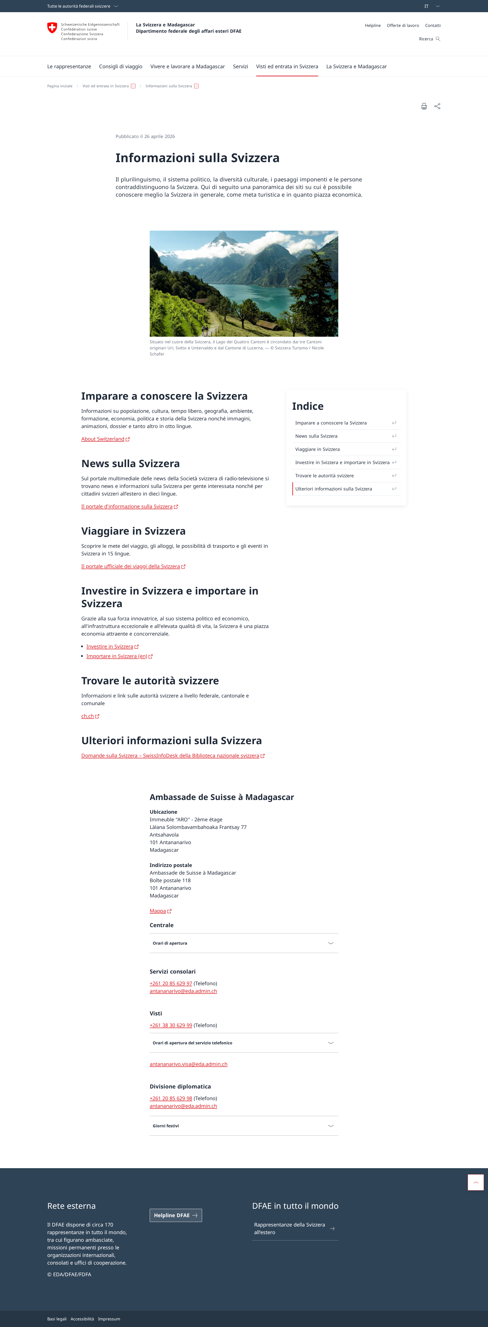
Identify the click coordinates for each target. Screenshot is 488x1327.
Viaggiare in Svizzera (317, 449)
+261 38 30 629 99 (171, 1025)
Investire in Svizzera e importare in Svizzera (342, 462)
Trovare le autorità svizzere (324, 475)
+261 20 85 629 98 (171, 1098)
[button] (69, 66)
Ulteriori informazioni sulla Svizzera (333, 489)
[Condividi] (437, 106)
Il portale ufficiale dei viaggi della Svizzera (130, 566)
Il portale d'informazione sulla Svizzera (127, 506)
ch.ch (87, 715)
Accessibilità (82, 1319)
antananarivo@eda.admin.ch (183, 991)
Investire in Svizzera (109, 646)
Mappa (158, 910)
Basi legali (57, 1319)
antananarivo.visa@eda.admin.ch (188, 1064)
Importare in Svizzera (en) (116, 656)
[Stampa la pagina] (424, 106)
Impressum (109, 1319)
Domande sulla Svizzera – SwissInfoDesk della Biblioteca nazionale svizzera (170, 755)
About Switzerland (102, 438)
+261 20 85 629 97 (171, 983)
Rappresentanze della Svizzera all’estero (289, 1228)
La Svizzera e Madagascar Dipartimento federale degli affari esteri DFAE (188, 28)
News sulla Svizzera (316, 436)
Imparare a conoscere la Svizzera (331, 423)
